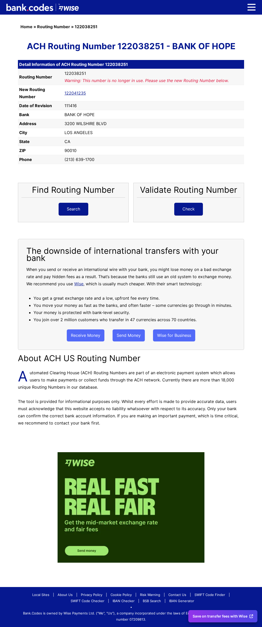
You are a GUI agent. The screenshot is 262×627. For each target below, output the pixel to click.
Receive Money (85, 335)
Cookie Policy (121, 595)
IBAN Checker (124, 601)
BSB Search (152, 601)
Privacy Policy (91, 595)
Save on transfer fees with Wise (220, 616)
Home (26, 26)
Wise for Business (174, 335)
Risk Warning (150, 595)
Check (188, 208)
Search (73, 208)
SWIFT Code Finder (209, 595)
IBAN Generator (181, 601)
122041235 (75, 93)
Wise (78, 283)
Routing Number (53, 26)
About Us (65, 595)
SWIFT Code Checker (87, 601)
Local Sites (40, 595)
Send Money (129, 335)
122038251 (86, 26)
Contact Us (177, 595)
